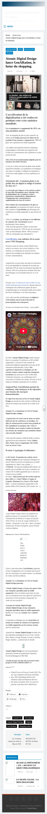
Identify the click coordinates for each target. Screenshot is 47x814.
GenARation (11, 239)
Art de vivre (11, 49)
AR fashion (29, 718)
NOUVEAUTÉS (29, 49)
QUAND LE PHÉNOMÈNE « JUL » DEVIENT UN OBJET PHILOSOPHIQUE (28, 765)
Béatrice (9, 71)
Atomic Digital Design (15, 722)
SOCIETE (9, 53)
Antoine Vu (17, 718)
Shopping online (25, 726)
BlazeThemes (32, 808)
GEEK (20, 49)
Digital (28, 722)
